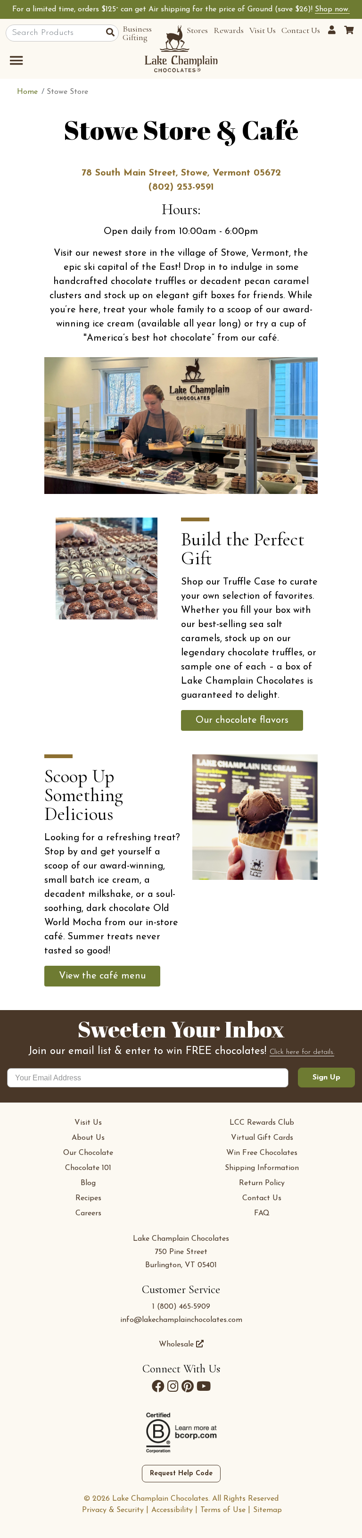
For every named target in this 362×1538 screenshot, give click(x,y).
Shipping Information (262, 1168)
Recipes (88, 1198)
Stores (197, 30)
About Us (88, 1138)
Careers (88, 1213)
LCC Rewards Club (262, 1123)
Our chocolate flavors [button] (242, 720)
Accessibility (172, 1510)
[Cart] (348, 30)
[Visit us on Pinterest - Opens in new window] (187, 1386)
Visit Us (262, 30)
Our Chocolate (88, 1153)
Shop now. (332, 9)
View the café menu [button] (102, 976)
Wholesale (177, 1344)
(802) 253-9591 (181, 187)
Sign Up (326, 1077)
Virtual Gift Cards (262, 1138)
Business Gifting (137, 33)
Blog (88, 1183)
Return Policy (262, 1183)
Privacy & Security (113, 1510)
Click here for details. (302, 1052)
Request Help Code (181, 1473)
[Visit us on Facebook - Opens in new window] (158, 1386)
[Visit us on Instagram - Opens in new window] (173, 1386)
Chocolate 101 (88, 1168)
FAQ (262, 1213)
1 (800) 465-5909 (181, 1307)
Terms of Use (223, 1510)
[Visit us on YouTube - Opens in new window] (203, 1386)
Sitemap (267, 1510)
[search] (112, 33)
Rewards (229, 30)
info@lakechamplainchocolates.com (181, 1320)
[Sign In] (333, 30)
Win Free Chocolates (261, 1153)
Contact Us (300, 30)
